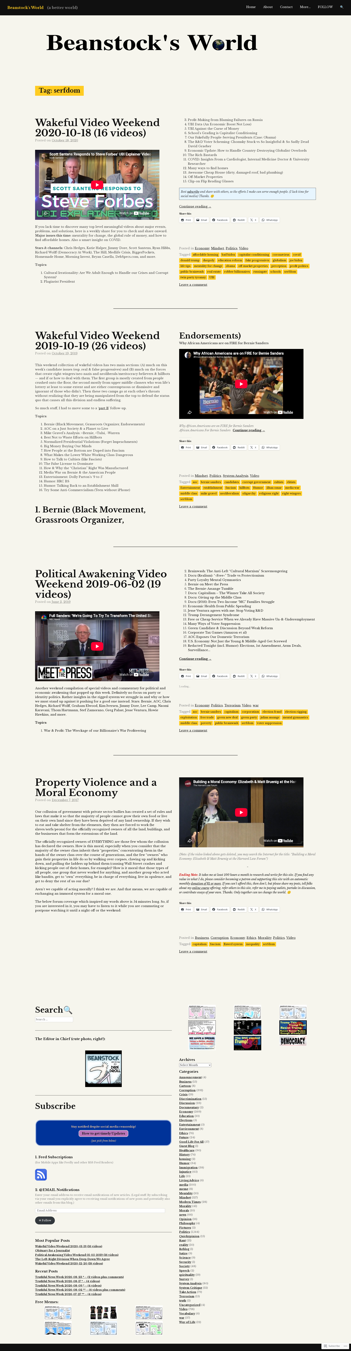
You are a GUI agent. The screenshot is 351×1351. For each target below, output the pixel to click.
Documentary (189, 1107)
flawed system (233, 944)
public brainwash (192, 271)
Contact (286, 7)
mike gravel (209, 493)
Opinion (185, 1219)
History (184, 1154)
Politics (231, 248)
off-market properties (253, 266)
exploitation (188, 717)
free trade (207, 717)
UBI (211, 277)
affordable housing (205, 254)
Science (185, 1257)
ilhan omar (274, 487)
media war (292, 487)
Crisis (183, 1094)
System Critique (190, 1287)
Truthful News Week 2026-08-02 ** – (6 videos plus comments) (80, 1289)
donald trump (189, 260)
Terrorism (232, 705)
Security (185, 1262)
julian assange (270, 717)
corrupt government (256, 482)
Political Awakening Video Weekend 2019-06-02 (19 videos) (101, 584)
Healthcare (187, 1150)
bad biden (228, 254)
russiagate (260, 271)
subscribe (193, 191)
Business (202, 938)
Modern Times (190, 1202)
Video (243, 248)
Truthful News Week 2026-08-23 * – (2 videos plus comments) (79, 1277)
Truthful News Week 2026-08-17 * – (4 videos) (67, 1281)
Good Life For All (191, 1141)
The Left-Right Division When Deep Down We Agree (72, 1259)
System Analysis (235, 476)
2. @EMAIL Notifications (57, 1190)
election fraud (272, 711)
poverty (206, 723)
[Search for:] (54, 1019)
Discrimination (190, 1099)
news (182, 1214)
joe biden (296, 260)
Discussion (187, 1103)
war (256, 705)
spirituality (187, 1274)
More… (305, 7)
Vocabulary (187, 1313)
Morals (184, 1210)
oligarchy (249, 493)
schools (275, 271)
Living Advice (189, 1180)
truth (182, 1300)
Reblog (184, 1249)
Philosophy (187, 1223)
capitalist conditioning (254, 254)
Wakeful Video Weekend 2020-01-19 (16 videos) (68, 1246)
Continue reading (195, 206)
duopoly (208, 260)
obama (230, 266)
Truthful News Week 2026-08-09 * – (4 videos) (68, 1285)
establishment (212, 487)
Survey (184, 1279)
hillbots (244, 487)
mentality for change (208, 266)
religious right (269, 493)
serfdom (290, 271)
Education (186, 1116)
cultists (278, 482)
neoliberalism (229, 493)
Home (251, 7)
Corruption (220, 938)
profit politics (299, 266)
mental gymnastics (295, 717)
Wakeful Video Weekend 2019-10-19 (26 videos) (97, 341)
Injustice (185, 1171)
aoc (195, 482)
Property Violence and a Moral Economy (96, 787)
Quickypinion (189, 1236)
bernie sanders (211, 482)
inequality (253, 944)
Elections (186, 1120)
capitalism (231, 711)
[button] (58, 1313)
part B (104, 408)
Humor (258, 487)
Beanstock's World (25, 7)
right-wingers (291, 493)
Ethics (251, 938)
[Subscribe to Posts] (41, 1179)
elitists (291, 482)
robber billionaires (237, 271)
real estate (214, 271)
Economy (202, 248)
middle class (188, 493)
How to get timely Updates (103, 1133)
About (268, 7)
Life (182, 1176)
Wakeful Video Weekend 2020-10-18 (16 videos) (97, 128)
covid (297, 254)
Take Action (187, 1292)
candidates (231, 482)
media (183, 1184)
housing (185, 1159)
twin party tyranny (193, 277)
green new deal (227, 717)
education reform (230, 260)
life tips (185, 266)
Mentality (186, 1193)
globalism (279, 260)
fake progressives (257, 260)
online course (200, 888)
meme (183, 1189)
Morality (264, 938)
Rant (182, 1240)
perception (278, 266)
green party (249, 717)
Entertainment (190, 487)
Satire (183, 1253)
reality (183, 1245)
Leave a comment (193, 284)
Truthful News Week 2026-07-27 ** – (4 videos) (68, 1294)
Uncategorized (189, 1305)
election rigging (296, 711)
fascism (231, 487)
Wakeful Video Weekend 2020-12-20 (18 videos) (69, 1263)
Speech (184, 1270)
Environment (189, 1128)
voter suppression (269, 723)
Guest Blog (186, 1146)
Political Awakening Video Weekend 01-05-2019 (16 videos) (76, 1255)
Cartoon (185, 1086)
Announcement (190, 1077)
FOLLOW (325, 7)
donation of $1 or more (206, 883)
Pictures (185, 1227)
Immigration (188, 1167)
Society (184, 1266)
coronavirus (281, 254)
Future (184, 1137)
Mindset (217, 248)
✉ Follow (45, 1220)
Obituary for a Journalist (52, 1250)
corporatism (250, 711)
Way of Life (187, 1322)
